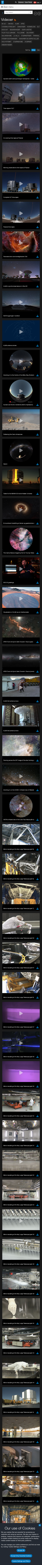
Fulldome (20, 33)
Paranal (36, 36)
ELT (38, 27)
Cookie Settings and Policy (21, 1561)
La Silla (16, 36)
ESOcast (5, 30)
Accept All (21, 1550)
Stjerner (28, 42)
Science (21, 2)
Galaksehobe (7, 36)
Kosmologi (31, 27)
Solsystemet (6, 42)
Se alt (4, 24)
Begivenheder (15, 30)
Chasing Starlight (8, 27)
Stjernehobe (18, 42)
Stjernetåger (26, 36)
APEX (22, 24)
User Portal (28, 2)
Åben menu (8, 7)
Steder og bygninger (9, 39)
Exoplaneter (26, 30)
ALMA (17, 24)
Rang (33, 50)
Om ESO (10, 24)
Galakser (29, 33)
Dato (38, 50)
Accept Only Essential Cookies (21, 1556)
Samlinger (21, 27)
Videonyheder (7, 45)
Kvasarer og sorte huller (29, 39)
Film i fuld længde (8, 33)
